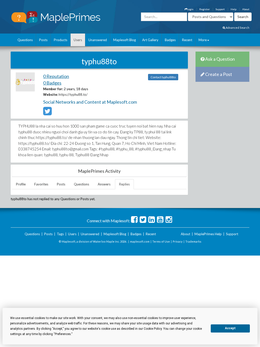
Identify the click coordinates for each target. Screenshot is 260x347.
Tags (60, 234)
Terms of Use (161, 241)
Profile (21, 184)
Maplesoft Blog (124, 40)
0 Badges (52, 83)
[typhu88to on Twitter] (47, 113)
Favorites (41, 184)
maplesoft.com (140, 241)
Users (78, 40)
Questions (25, 40)
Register (204, 9)
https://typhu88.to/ (73, 94)
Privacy (178, 241)
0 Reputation (56, 76)
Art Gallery (150, 40)
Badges (170, 40)
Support (220, 9)
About (245, 9)
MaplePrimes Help (208, 234)
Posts (43, 40)
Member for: (53, 89)
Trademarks (193, 241)
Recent (187, 40)
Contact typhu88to (163, 77)
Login (190, 9)
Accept (230, 328)
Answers (104, 184)
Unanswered (97, 40)
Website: (50, 94)
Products (60, 40)
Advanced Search (237, 27)
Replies (124, 184)
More (203, 40)
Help (233, 9)
